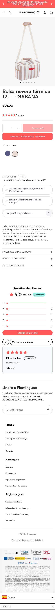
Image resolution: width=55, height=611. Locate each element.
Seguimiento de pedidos (15, 479)
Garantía (9, 451)
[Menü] (3, 12)
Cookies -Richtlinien (14, 501)
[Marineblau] (7, 153)
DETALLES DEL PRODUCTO (13, 259)
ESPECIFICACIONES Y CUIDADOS (16, 252)
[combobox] (27, 597)
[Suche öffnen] (10, 12)
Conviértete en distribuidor (16, 486)
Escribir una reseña (27, 332)
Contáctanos (11, 473)
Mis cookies (10, 520)
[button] (9, 115)
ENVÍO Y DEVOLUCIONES (13, 265)
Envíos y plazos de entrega (16, 438)
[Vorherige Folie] (3, 4)
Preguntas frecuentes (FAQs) (17, 432)
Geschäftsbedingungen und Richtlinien (27, 540)
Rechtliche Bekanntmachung (17, 514)
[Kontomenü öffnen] (44, 12)
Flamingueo (31, 534)
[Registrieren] (48, 410)
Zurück (8, 444)
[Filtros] (5, 342)
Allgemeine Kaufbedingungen (18, 508)
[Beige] (15, 153)
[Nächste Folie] (51, 4)
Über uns (9, 467)
